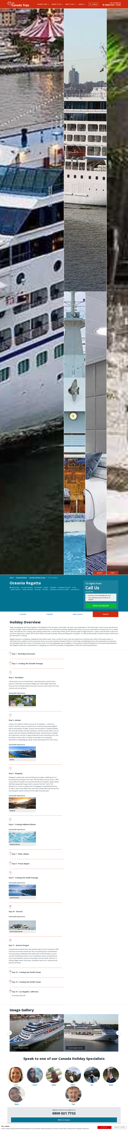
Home (11, 577)
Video (113, 573)
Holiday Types (42, 4)
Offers (80, 4)
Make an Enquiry (101, 606)
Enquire (105, 614)
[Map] (91, 670)
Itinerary (49, 614)
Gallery (99, 573)
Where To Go (56, 4)
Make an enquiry (64, 1120)
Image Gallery (78, 614)
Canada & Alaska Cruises (37, 577)
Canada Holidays (21, 577)
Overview (23, 614)
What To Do (69, 4)
